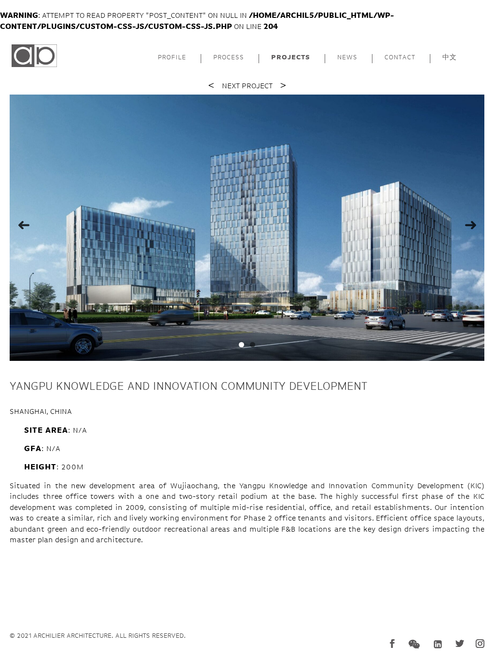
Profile (172, 57)
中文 (449, 57)
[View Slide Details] (247, 228)
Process (228, 57)
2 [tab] (252, 344)
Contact (399, 57)
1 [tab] (241, 344)
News (347, 57)
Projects (290, 57)
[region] (247, 228)
